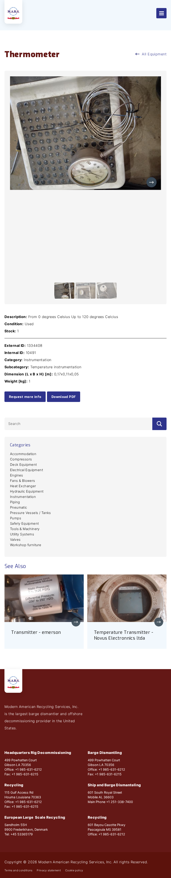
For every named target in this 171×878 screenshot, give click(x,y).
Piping (15, 502)
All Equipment (154, 54)
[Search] (159, 424)
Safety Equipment (24, 523)
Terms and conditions (18, 870)
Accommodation (23, 454)
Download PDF (63, 397)
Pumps (15, 518)
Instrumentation (23, 497)
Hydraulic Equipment (27, 491)
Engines (16, 475)
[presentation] (152, 182)
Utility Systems (22, 534)
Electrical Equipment (26, 470)
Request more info (25, 397)
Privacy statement (49, 870)
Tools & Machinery (25, 529)
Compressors (21, 459)
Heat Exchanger (23, 486)
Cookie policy (74, 870)
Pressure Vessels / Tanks (30, 513)
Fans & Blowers (22, 481)
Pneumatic (18, 507)
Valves (15, 539)
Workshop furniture (25, 545)
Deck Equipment (23, 464)
